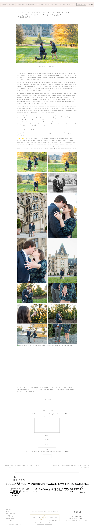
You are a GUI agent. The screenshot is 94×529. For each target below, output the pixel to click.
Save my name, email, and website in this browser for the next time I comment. (47, 451)
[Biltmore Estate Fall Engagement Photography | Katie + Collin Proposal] (47, 43)
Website (47, 444)
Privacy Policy (40, 524)
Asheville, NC (23, 75)
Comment (47, 417)
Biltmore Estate (72, 73)
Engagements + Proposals (47, 66)
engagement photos (54, 106)
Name (47, 435)
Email (47, 440)
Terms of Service (48, 524)
